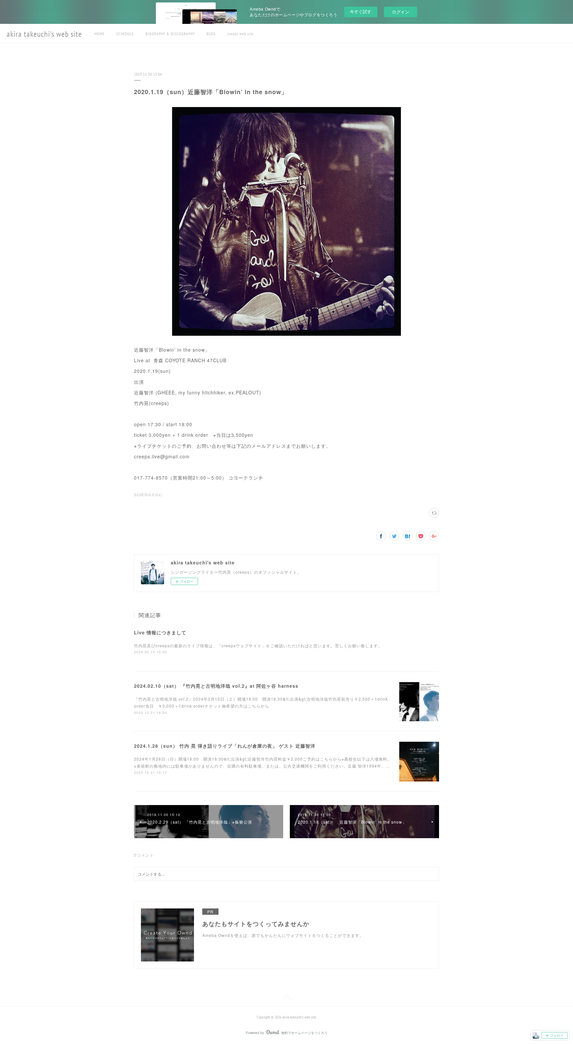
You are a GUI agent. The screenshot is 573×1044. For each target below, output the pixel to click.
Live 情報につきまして (160, 632)
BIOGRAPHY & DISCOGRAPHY (170, 33)
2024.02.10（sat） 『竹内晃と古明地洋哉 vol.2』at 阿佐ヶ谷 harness (216, 685)
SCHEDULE (125, 33)
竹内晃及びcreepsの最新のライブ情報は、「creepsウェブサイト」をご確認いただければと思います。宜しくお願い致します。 (258, 645)
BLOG (211, 33)
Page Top (286, 998)
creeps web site (240, 33)
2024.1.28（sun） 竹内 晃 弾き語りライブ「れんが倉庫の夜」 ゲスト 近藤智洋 (224, 745)
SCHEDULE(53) (148, 495)
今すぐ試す (360, 11)
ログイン (400, 12)
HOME (99, 33)
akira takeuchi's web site (44, 34)
